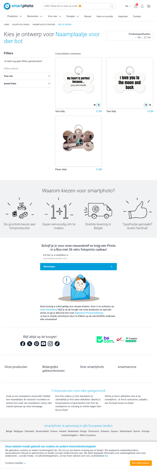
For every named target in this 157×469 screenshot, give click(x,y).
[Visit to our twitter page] (29, 343)
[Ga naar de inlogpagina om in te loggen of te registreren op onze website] (135, 5)
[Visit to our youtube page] (43, 343)
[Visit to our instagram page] (50, 343)
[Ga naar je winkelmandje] (149, 5)
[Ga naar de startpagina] (18, 6)
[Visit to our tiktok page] (57, 343)
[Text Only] (78, 83)
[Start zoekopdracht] (112, 6)
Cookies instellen (14, 463)
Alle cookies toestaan (140, 463)
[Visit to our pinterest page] (36, 343)
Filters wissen (11, 68)
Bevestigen (49, 266)
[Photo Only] (78, 141)
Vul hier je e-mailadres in (55, 255)
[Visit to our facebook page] (22, 343)
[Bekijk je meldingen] (142, 5)
